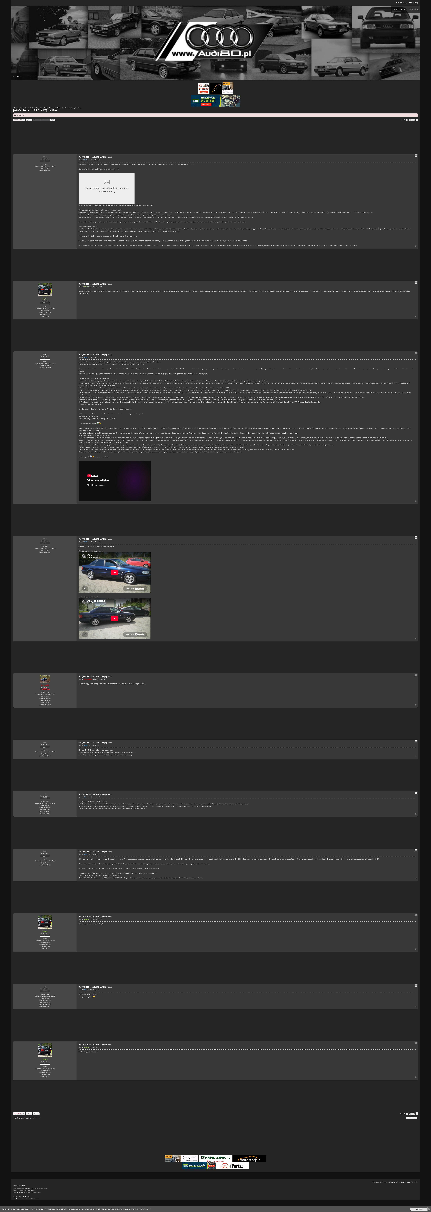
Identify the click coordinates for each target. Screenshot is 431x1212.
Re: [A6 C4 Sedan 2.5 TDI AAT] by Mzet (95, 157)
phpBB (27, 1188)
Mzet (44, 157)
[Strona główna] (215, 42)
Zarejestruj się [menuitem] (402, 3)
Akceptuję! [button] (419, 1209)
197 (47, 164)
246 (47, 306)
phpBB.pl (33, 1190)
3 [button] (414, 120)
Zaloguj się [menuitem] (414, 3)
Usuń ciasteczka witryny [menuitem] (391, 1182)
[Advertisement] (215, 138)
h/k (45, 794)
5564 (47, 692)
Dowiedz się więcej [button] (145, 1209)
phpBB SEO (25, 1197)
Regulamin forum (19, 115)
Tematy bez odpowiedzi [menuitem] (400, 9)
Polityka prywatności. (19, 1185)
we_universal (19, 1192)
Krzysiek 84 (45, 685)
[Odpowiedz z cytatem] (416, 155)
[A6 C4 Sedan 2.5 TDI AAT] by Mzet (35, 110)
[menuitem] (22, 1199)
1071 (47, 801)
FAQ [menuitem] (13, 76)
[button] (407, 120)
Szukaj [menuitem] (19, 76)
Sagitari (45, 299)
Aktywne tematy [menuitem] (414, 9)
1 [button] (409, 120)
